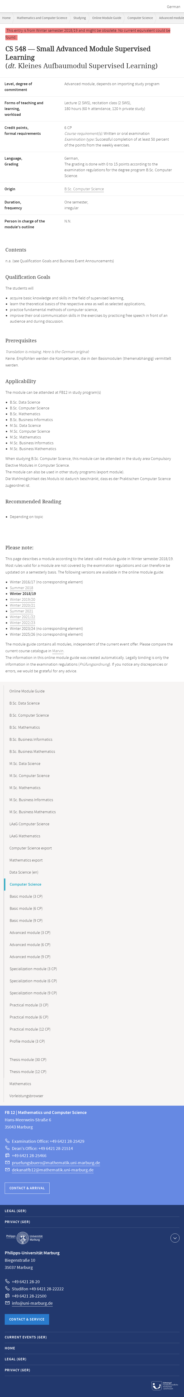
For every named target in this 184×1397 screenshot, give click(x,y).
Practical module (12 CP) (30, 1029)
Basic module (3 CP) (26, 896)
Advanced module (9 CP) (30, 957)
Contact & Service (27, 1319)
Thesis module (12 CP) (28, 1072)
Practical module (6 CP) (29, 1017)
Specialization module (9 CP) (33, 993)
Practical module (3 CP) (29, 1005)
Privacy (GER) (17, 1222)
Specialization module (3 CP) (33, 969)
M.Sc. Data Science (24, 763)
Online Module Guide (106, 18)
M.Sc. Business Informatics (31, 800)
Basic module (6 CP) (26, 908)
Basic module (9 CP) (26, 920)
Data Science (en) (23, 872)
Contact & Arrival (27, 1188)
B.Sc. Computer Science (84, 189)
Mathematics (20, 1084)
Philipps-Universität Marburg (24, 1238)
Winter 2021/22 (22, 617)
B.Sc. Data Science (24, 703)
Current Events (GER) (26, 1337)
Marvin (58, 651)
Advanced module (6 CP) (30, 945)
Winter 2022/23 (22, 623)
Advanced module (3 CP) (30, 933)
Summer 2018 (21, 588)
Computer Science (140, 18)
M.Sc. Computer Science (29, 776)
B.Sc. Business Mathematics (32, 751)
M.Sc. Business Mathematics (32, 812)
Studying (79, 18)
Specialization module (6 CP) (33, 981)
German (173, 7)
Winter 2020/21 (22, 605)
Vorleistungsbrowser (26, 1096)
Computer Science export (30, 848)
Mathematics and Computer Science (42, 18)
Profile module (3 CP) (27, 1041)
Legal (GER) (15, 1211)
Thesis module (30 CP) (28, 1060)
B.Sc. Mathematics (24, 727)
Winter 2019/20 (22, 599)
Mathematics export (26, 860)
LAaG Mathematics (24, 836)
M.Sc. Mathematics (24, 788)
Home (6, 18)
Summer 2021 (21, 611)
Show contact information (175, 1238)
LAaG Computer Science (29, 824)
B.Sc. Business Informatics (30, 739)
